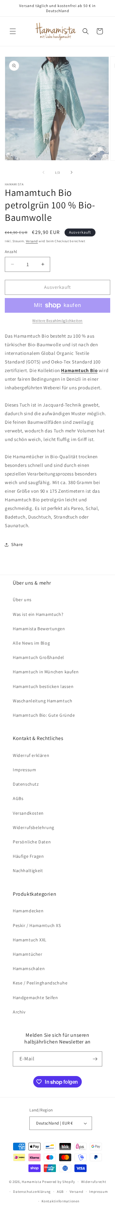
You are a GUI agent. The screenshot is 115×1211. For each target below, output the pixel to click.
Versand (32, 241)
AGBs (18, 798)
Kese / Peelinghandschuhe (40, 983)
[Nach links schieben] (43, 172)
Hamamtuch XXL (30, 940)
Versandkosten (28, 813)
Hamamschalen (29, 968)
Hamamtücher (27, 954)
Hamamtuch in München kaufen (46, 672)
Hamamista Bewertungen (39, 629)
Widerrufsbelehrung (33, 827)
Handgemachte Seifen (35, 997)
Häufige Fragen (28, 856)
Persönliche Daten (32, 842)
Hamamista (31, 1181)
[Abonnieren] (95, 1058)
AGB (60, 1191)
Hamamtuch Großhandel (38, 657)
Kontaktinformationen (60, 1201)
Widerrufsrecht (93, 1181)
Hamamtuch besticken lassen (43, 686)
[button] (13, 31)
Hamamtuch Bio (79, 370)
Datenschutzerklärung (32, 1191)
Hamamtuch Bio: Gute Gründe (44, 715)
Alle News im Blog (31, 643)
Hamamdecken (28, 911)
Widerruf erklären (31, 755)
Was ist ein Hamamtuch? (38, 614)
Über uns (22, 599)
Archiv (19, 1012)
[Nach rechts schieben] (72, 172)
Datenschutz (26, 784)
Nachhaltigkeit (28, 870)
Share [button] (17, 544)
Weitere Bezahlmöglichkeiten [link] (57, 320)
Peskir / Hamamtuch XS (37, 925)
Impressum (24, 770)
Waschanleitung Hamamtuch (42, 701)
